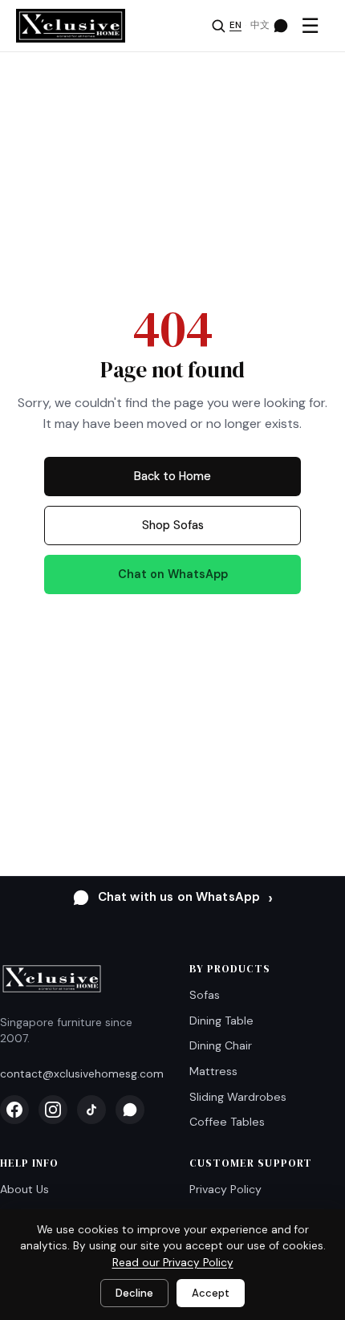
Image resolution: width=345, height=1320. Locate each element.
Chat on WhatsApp (173, 574)
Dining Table (221, 1020)
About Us (24, 1189)
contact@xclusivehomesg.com (82, 1073)
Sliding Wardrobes (237, 1097)
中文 (260, 25)
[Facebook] (14, 1109)
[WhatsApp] (130, 1109)
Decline (134, 1293)
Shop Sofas (173, 525)
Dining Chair (220, 1045)
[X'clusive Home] (70, 26)
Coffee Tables (227, 1121)
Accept (210, 1293)
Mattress (213, 1071)
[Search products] (218, 25)
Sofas (204, 995)
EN (235, 25)
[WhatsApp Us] (280, 25)
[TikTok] (91, 1109)
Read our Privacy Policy (172, 1262)
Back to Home (172, 476)
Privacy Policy (225, 1189)
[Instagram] (53, 1109)
